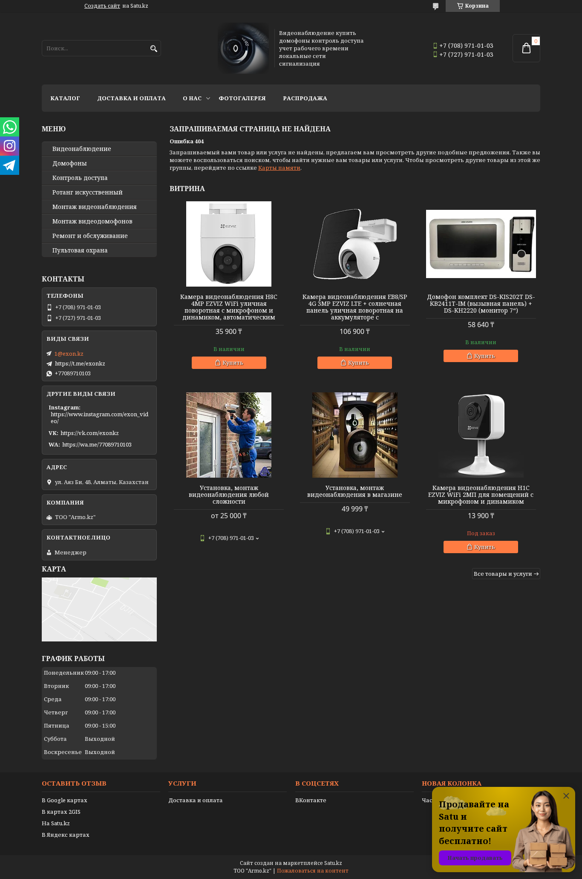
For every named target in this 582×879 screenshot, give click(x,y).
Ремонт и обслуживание (90, 236)
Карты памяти (279, 167)
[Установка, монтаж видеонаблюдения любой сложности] (229, 435)
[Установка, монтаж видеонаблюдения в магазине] (355, 435)
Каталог (65, 98)
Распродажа (305, 98)
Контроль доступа (80, 178)
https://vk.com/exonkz (90, 432)
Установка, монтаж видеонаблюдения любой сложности (229, 494)
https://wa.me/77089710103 (97, 444)
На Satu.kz (56, 823)
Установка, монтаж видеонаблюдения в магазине (354, 491)
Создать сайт (102, 6)
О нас (192, 98)
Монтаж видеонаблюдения (94, 207)
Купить (232, 362)
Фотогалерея (242, 98)
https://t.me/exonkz (80, 363)
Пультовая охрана (80, 250)
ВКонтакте (310, 800)
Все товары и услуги (503, 573)
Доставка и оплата (131, 98)
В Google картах (64, 800)
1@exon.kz (69, 353)
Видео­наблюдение (81, 149)
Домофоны (69, 163)
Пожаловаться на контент (313, 870)
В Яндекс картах (65, 834)
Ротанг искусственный (87, 192)
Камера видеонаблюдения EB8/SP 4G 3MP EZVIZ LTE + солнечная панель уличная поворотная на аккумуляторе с (355, 307)
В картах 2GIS (61, 811)
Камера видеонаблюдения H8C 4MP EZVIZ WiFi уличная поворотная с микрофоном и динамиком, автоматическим (228, 307)
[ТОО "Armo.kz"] (243, 48)
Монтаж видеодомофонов (92, 221)
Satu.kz (333, 863)
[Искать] (153, 48)
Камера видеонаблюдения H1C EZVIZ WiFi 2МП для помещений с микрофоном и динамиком (480, 494)
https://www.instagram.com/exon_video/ (99, 417)
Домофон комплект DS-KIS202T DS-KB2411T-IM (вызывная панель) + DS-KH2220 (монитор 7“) (481, 303)
